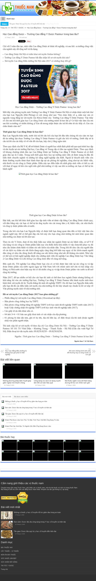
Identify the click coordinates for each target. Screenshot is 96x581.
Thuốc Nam (21, 488)
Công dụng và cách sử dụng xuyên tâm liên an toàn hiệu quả (47, 382)
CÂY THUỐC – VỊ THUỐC (10, 551)
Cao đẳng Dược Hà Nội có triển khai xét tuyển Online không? (33, 54)
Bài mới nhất (6, 397)
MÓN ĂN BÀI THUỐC (8, 555)
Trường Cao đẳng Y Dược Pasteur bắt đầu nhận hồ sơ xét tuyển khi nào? (37, 57)
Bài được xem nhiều (21, 397)
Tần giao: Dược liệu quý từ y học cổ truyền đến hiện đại (27, 24)
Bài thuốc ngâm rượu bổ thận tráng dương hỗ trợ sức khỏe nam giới (78, 382)
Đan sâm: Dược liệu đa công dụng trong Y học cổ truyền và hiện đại (28, 407)
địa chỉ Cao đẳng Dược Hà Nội (52, 325)
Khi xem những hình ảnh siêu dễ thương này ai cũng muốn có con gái (79, 351)
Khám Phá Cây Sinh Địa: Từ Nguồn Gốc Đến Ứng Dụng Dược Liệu (28, 426)
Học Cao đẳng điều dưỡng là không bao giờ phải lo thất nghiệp (16, 351)
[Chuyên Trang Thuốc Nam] (48, 8)
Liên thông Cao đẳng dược (34, 258)
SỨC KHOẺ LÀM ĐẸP (8, 558)
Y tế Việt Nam (88, 341)
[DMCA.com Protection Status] (9, 498)
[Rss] (48, 577)
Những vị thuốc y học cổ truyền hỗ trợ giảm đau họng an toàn (26, 401)
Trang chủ (3, 28)
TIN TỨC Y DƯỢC (17, 28)
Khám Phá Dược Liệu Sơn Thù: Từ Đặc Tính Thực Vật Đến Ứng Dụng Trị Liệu (32, 420)
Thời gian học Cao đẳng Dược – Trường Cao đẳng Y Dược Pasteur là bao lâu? (58, 336)
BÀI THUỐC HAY (7, 547)
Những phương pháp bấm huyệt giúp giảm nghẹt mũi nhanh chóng (17, 382)
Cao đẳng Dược (36, 120)
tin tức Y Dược (15, 242)
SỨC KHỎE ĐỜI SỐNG (9, 562)
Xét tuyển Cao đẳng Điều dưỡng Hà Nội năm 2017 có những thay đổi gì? (38, 61)
